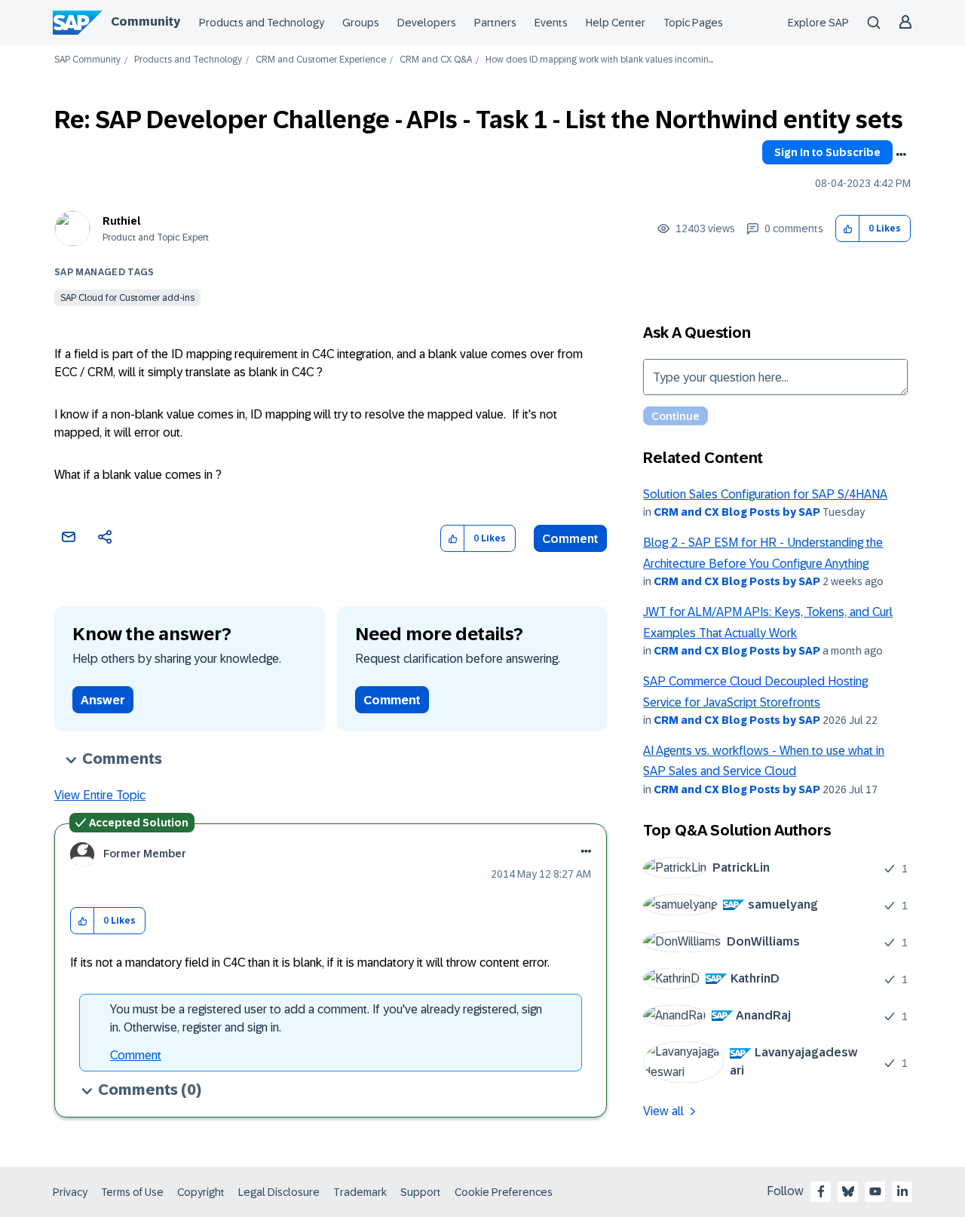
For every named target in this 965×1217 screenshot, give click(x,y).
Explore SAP (818, 23)
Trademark (360, 1192)
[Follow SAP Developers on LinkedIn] (902, 1191)
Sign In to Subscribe (827, 152)
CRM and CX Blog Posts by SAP (737, 512)
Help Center (615, 23)
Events (551, 23)
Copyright (201, 1192)
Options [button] (901, 155)
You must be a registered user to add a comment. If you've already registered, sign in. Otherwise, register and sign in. (326, 1018)
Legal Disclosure (279, 1192)
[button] (847, 229)
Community (145, 21)
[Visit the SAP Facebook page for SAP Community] (821, 1191)
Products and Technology (261, 23)
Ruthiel (122, 221)
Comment (570, 538)
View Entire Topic (100, 795)
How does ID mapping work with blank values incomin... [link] (599, 60)
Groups (360, 23)
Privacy (70, 1192)
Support (420, 1192)
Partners (495, 23)
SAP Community (87, 60)
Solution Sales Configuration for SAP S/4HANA (765, 494)
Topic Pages (693, 23)
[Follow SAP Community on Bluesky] (848, 1191)
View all (663, 1111)
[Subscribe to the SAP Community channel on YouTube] (875, 1191)
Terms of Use (132, 1192)
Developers (426, 23)
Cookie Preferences (504, 1192)
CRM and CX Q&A (436, 60)
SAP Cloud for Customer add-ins (127, 298)
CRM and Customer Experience (321, 60)
